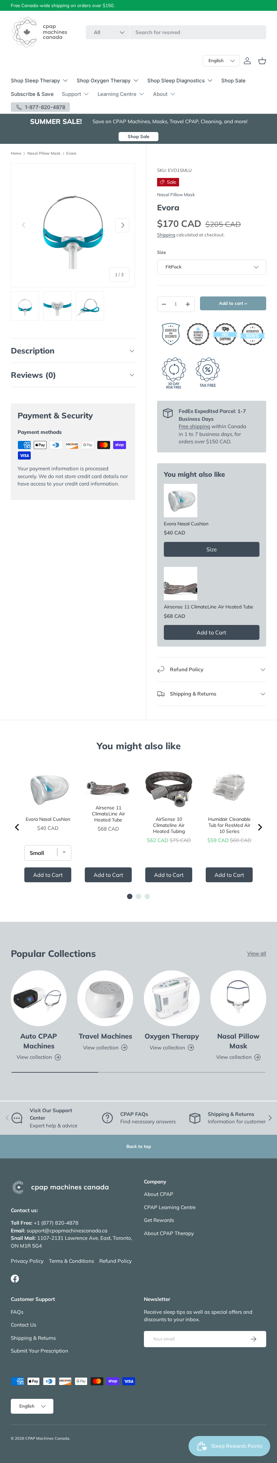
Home (16, 153)
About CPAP (158, 1194)
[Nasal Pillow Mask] (238, 998)
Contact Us (23, 1325)
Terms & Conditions (71, 1261)
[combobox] (176, 32)
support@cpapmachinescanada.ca (67, 1230)
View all (256, 953)
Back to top (138, 1146)
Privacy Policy (27, 1261)
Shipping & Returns (33, 1338)
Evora (71, 153)
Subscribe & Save (32, 94)
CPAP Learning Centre (170, 1207)
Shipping (166, 234)
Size (161, 252)
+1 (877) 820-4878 (56, 1223)
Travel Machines (105, 1036)
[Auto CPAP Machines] (39, 998)
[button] (262, 60)
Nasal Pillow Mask (43, 153)
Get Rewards (159, 1220)
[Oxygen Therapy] (172, 998)
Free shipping (194, 426)
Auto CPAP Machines (38, 1041)
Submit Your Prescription (39, 1351)
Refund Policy (115, 1261)
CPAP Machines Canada (47, 1438)
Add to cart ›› (233, 303)
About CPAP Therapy (169, 1233)
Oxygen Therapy (172, 1036)
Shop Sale (233, 80)
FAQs (17, 1312)
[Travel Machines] (105, 998)
